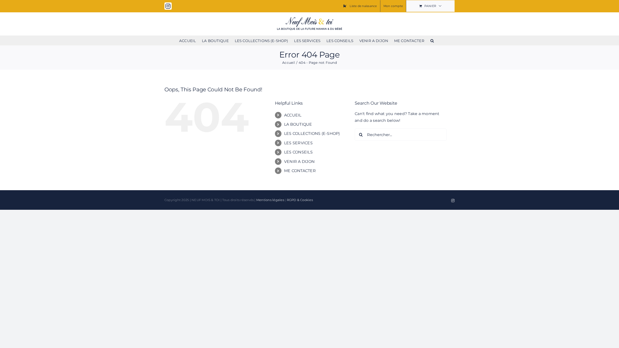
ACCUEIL (293, 115)
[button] (432, 40)
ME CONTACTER (300, 170)
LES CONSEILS (298, 152)
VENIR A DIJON (299, 161)
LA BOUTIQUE (298, 124)
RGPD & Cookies (300, 200)
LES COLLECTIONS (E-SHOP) (312, 133)
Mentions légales (270, 200)
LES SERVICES (298, 143)
